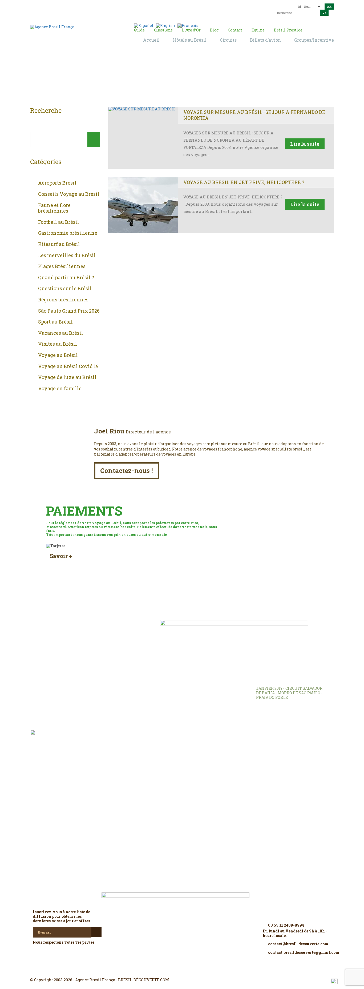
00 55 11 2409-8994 (77, 6)
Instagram (182, 970)
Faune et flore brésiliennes (54, 208)
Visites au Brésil (57, 344)
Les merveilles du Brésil (67, 255)
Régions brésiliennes (63, 300)
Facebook (169, 970)
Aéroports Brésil (57, 183)
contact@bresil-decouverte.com (179, 4)
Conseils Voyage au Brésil (68, 194)
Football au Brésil (58, 222)
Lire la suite (304, 143)
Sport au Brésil (55, 322)
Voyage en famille (60, 389)
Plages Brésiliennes (62, 266)
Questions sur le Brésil (65, 289)
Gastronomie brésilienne (67, 233)
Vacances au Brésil (60, 333)
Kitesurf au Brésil (59, 244)
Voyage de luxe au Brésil (67, 377)
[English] (165, 25)
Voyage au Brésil (58, 355)
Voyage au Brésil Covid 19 (68, 366)
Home (175, 77)
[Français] (187, 25)
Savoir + (61, 556)
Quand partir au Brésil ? (66, 278)
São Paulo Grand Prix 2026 (69, 311)
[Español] (143, 25)
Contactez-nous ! (126, 470)
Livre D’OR (102, 632)
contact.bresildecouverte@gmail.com (169, 9)
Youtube (195, 970)
